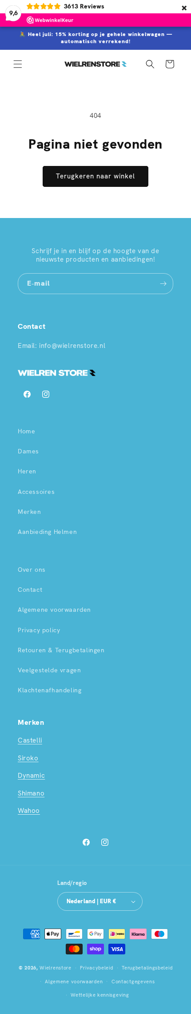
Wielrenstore (55, 968)
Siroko (28, 758)
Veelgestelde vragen (49, 670)
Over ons (32, 570)
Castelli (30, 740)
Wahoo (29, 810)
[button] (18, 64)
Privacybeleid (96, 968)
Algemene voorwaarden (54, 610)
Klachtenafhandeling (49, 690)
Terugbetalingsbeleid (147, 968)
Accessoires (36, 492)
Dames (28, 451)
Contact (30, 590)
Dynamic (31, 775)
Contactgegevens (133, 981)
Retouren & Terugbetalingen (61, 650)
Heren (27, 471)
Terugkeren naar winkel (95, 176)
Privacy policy (39, 630)
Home (26, 431)
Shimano (31, 793)
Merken (29, 512)
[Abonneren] (163, 283)
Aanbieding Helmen (47, 532)
